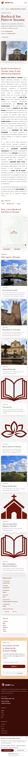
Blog (2, 717)
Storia (3, 203)
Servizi (2, 726)
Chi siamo (3, 724)
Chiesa (4, 606)
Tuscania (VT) (5, 37)
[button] (14, 753)
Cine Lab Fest (7, 407)
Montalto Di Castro (10, 203)
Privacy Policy (20, 673)
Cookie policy (4, 730)
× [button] (26, 737)
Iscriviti (14, 666)
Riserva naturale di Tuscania (11, 446)
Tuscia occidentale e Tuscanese (10, 601)
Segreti (2, 710)
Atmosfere (5, 627)
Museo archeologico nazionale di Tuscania (9, 565)
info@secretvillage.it (6, 703)
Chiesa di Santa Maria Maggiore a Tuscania (9, 525)
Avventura (5, 621)
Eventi (2, 712)
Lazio (4, 597)
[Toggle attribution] (25, 245)
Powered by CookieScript (14, 755)
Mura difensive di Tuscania (11, 330)
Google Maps (6, 249)
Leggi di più (9, 743)
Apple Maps (17, 249)
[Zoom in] (25, 218)
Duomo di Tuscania (8, 369)
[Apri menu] (25, 2)
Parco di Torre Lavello (9, 290)
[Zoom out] (25, 220)
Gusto (4, 625)
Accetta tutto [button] (7, 750)
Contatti (3, 728)
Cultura (4, 631)
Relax (4, 623)
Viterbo (4, 592)
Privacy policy (4, 733)
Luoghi (2, 715)
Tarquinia (18, 203)
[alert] (14, 746)
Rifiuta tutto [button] (20, 750)
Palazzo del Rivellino (9, 486)
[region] (14, 231)
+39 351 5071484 (5, 701)
